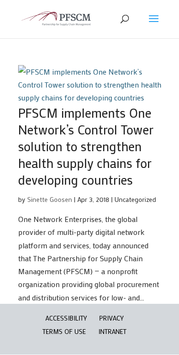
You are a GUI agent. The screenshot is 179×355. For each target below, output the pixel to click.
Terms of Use (64, 331)
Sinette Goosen (49, 199)
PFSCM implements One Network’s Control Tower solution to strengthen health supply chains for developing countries (86, 146)
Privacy (111, 317)
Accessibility (66, 317)
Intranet (112, 331)
